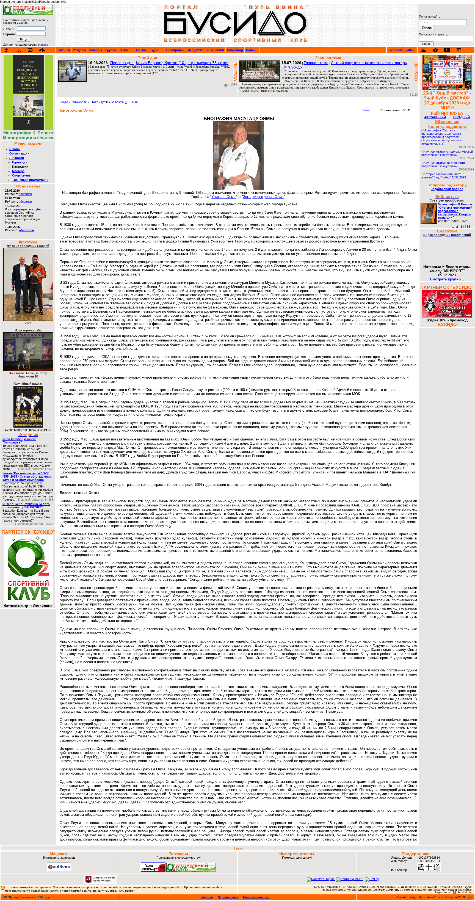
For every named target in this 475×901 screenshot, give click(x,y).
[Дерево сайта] (18, 50)
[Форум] (42, 50)
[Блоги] (423, 50)
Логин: (8, 29)
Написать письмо (256, 897)
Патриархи (99, 102)
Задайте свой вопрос (447, 189)
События (95, 50)
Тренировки (175, 50)
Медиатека (195, 50)
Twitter (409, 50)
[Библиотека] (459, 50)
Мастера (18, 171)
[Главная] (6, 50)
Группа (110, 50)
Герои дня (19, 162)
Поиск (250, 50)
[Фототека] (435, 50)
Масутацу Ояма (124, 102)
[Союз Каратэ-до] (153, 870)
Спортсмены (21, 175)
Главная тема (316, 62)
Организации (19, 153)
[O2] (28, 13)
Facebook (395, 50)
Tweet (366, 110)
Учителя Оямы (224, 197)
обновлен (25, 193)
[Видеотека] (447, 50)
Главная (64, 50)
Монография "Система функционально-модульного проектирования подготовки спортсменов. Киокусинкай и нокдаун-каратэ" (441, 137)
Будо (154, 50)
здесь (44, 44)
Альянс (141, 50)
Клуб (124, 50)
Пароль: (9, 34)
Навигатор (235, 50)
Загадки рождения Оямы (263, 197)
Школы (14, 149)
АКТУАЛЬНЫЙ (435, 117)
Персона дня (122, 62)
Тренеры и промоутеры (30, 179)
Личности (16, 157)
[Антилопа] (59, 870)
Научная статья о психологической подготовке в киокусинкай (447, 153)
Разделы (79, 50)
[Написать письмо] (30, 50)
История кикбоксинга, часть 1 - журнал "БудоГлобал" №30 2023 (444, 175)
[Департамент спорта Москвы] (100, 883)
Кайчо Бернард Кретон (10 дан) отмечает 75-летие (182, 62)
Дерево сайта (228, 897)
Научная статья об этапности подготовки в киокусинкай (443, 164)
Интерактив (215, 50)
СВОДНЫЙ (461, 117)
